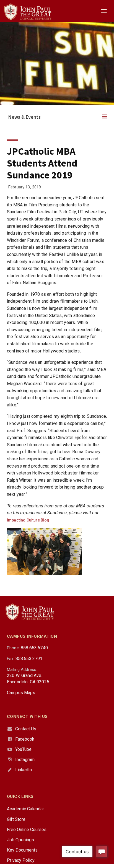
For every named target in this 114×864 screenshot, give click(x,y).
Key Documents (22, 850)
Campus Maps (21, 692)
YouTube (23, 749)
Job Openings (20, 839)
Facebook (24, 739)
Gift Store (16, 819)
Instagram (25, 759)
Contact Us (25, 728)
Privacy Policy (21, 860)
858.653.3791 (29, 658)
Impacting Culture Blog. (29, 520)
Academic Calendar (25, 808)
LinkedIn (23, 769)
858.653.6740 (34, 647)
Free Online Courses (26, 829)
